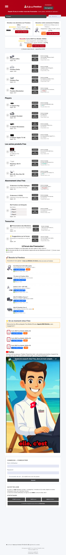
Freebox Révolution (17, 91)
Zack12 (43, 126)
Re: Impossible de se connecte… (48, 89)
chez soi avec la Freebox (37, 261)
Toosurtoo (9, 221)
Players (8, 98)
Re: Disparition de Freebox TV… (47, 172)
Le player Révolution (17, 127)
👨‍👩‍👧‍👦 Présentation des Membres (20, 226)
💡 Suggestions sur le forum (20, 236)
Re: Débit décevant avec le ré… (47, 162)
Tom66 (43, 137)
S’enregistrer (22, 460)
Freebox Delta (15, 69)
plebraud (44, 211)
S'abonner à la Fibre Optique (20, 185)
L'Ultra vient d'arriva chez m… (47, 227)
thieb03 (44, 115)
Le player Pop (14, 106)
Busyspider (44, 187)
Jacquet (44, 197)
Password (10, 470)
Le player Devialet (16, 116)
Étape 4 (14, 212)
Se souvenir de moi (15, 476)
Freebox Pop (14, 80)
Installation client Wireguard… (47, 68)
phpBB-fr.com (35, 549)
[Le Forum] (33, 6)
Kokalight (44, 163)
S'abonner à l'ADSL (16, 195)
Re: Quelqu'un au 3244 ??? (46, 209)
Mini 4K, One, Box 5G (17, 174)
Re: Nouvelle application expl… (47, 104)
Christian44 (44, 239)
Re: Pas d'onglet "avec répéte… (47, 238)
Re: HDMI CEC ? (44, 114)
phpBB (29, 548)
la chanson (17, 354)
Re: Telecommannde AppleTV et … (48, 136)
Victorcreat (42, 503)
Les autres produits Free (15, 144)
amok (43, 152)
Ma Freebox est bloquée (18, 205)
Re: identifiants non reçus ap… (47, 196)
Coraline (44, 58)
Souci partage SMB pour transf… (47, 57)
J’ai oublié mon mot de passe (30, 476)
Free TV (12, 152)
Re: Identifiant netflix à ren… (47, 125)
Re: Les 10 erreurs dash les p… (47, 151)
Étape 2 (14, 209)
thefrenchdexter (45, 80)
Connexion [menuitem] (48, 5)
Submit (33, 480)
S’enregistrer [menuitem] (48, 8)
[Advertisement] (33, 525)
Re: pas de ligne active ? (46, 186)
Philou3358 (44, 69)
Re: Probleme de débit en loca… (47, 78)
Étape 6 (14, 214)
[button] (6, 6)
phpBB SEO (36, 552)
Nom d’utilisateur (12, 463)
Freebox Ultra (14, 59)
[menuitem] (33, 545)
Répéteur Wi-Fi (15, 164)
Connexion (11, 460)
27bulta (43, 90)
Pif (42, 105)
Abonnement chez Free (15, 181)
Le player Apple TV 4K (17, 137)
